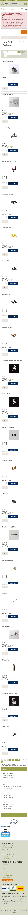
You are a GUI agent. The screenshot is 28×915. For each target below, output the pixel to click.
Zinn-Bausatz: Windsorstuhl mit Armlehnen (12, 361)
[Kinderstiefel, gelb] (14, 235)
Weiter (18, 760)
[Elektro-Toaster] (14, 734)
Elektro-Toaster (5, 726)
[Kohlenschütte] (14, 668)
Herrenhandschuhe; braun (8, 460)
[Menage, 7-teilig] (14, 136)
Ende (2, 762)
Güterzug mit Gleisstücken (8, 427)
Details (5, 88)
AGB (4, 869)
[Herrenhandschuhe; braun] (14, 468)
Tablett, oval (5, 494)
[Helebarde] (14, 601)
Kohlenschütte (5, 660)
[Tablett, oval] (14, 501)
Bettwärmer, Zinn (6, 627)
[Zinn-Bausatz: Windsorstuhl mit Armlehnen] (14, 368)
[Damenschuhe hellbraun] (14, 335)
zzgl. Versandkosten (9, 80)
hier (8, 766)
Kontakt (4, 867)
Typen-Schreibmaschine (7, 61)
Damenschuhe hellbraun (7, 327)
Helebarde (4, 593)
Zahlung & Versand (7, 873)
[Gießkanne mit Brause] (14, 568)
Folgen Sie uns (7, 858)
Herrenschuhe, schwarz (7, 194)
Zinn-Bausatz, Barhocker (8, 94)
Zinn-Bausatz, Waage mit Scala (9, 693)
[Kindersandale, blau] (14, 302)
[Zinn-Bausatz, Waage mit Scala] (14, 701)
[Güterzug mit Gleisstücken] (14, 435)
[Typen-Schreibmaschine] (14, 69)
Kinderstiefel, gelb (6, 228)
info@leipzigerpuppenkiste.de (20, 0)
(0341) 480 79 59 (8, 0)
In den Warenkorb (12, 84)
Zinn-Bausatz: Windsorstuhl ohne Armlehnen (12, 394)
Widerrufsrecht (6, 871)
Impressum (5, 864)
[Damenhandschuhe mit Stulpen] (14, 169)
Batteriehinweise (7, 877)
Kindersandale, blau (6, 294)
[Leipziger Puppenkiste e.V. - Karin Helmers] (10, 3)
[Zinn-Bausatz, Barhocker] (14, 102)
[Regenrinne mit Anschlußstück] (14, 535)
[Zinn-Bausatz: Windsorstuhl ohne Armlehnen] (14, 402)
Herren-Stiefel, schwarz (7, 261)
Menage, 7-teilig (6, 128)
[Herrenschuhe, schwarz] (14, 202)
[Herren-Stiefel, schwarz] (14, 269)
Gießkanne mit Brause (7, 560)
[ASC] (19, 52)
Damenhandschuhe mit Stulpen (9, 161)
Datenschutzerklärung (8, 875)
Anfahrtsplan (15, 852)
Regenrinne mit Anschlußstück (9, 527)
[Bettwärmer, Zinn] (14, 634)
